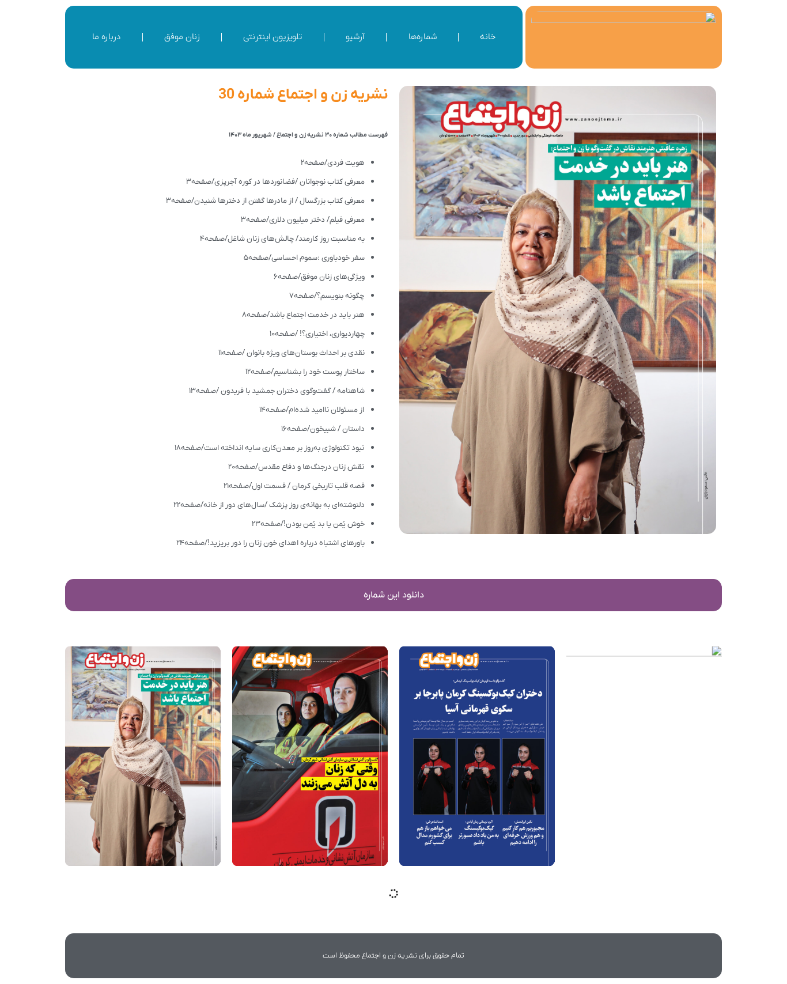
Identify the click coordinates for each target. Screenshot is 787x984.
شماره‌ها (422, 37)
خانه (487, 37)
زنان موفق (182, 37)
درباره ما (106, 37)
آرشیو (355, 37)
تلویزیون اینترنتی (272, 37)
